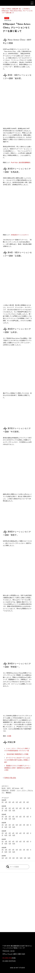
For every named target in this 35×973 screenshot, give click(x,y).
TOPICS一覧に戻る (10, 778)
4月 (13, 802)
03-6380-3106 (7, 958)
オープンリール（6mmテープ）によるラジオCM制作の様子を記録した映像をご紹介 (17, 760)
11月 (10, 810)
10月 (6, 810)
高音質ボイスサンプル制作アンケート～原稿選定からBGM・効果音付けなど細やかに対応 (17, 768)
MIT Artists (15, 788)
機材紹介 (8, 792)
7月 (24, 802)
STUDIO (12, 790)
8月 (28, 802)
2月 (6, 802)
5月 (17, 802)
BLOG (3, 788)
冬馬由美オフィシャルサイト (20, 235)
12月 (13, 810)
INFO (9, 788)
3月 (10, 802)
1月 (2, 802)
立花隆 (9, 736)
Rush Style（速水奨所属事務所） (21, 162)
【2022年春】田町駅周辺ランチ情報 (17, 754)
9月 (17, 858)
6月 (20, 802)
